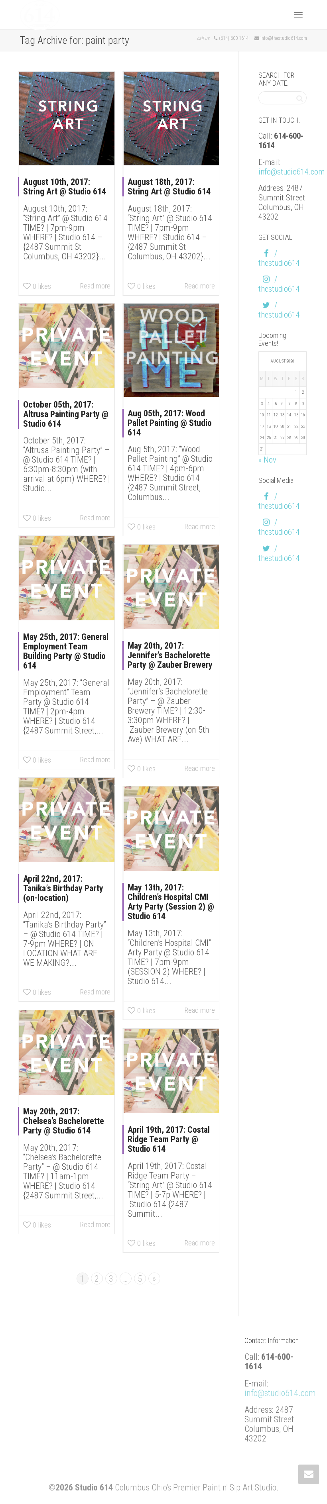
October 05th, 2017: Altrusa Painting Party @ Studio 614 (65, 414)
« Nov (267, 460)
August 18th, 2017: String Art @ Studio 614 (169, 186)
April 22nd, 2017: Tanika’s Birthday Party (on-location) (63, 888)
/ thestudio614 (279, 258)
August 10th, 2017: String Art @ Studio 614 (64, 186)
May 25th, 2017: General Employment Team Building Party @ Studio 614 (65, 651)
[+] (66, 118)
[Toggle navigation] (298, 15)
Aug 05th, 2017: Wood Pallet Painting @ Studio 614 (170, 422)
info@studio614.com (291, 171)
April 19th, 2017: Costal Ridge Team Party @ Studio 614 (169, 1139)
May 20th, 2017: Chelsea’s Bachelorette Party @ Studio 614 (63, 1120)
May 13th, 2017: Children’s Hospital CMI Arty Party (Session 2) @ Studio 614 (171, 901)
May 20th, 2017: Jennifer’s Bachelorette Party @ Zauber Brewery (170, 655)
